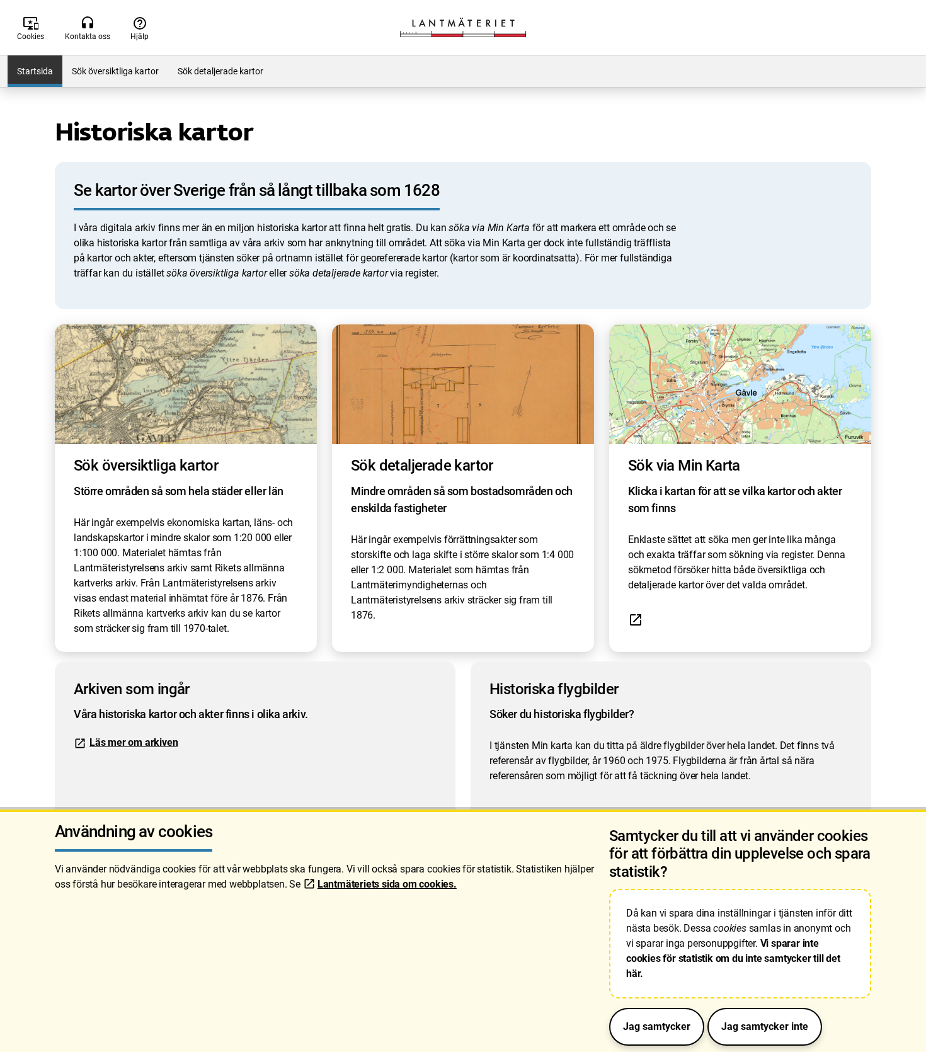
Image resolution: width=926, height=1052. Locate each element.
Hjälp (139, 28)
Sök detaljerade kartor (220, 71)
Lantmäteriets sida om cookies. (387, 884)
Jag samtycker (656, 1026)
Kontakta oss (87, 28)
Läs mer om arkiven (133, 742)
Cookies (30, 28)
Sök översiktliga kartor (115, 71)
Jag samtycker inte (764, 1026)
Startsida (35, 71)
